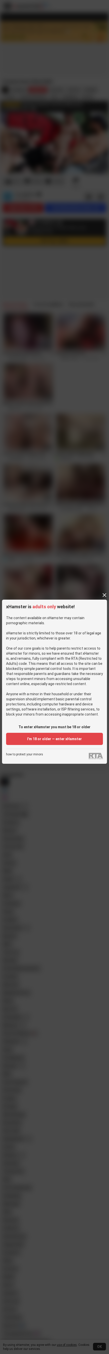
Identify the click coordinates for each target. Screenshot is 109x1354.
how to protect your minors (24, 754)
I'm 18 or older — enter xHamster (54, 739)
